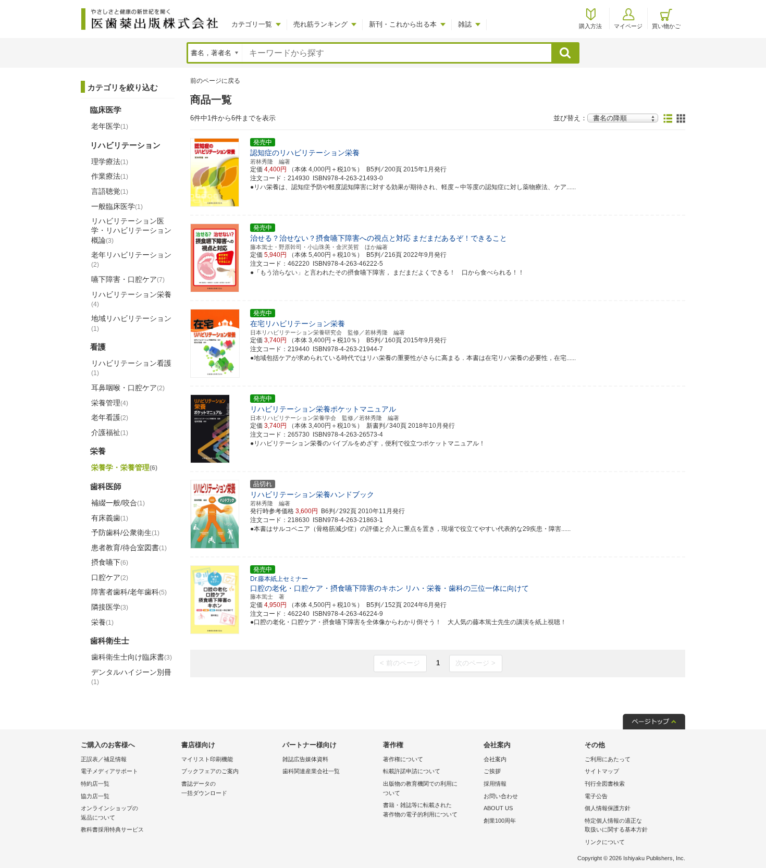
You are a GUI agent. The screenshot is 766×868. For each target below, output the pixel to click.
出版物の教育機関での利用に (420, 788)
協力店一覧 (95, 796)
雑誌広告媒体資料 (305, 759)
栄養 (102, 622)
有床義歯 (109, 518)
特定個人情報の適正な (616, 825)
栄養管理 (109, 403)
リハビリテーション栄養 (131, 299)
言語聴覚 (109, 191)
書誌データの (204, 788)
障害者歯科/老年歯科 (129, 592)
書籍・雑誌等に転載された (420, 809)
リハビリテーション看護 (131, 368)
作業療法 (109, 176)
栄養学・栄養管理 (124, 467)
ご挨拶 (492, 771)
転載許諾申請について (411, 771)
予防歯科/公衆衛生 (125, 532)
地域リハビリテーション (131, 323)
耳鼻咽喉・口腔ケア (128, 387)
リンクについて (605, 842)
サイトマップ (602, 771)
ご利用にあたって (608, 759)
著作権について (403, 759)
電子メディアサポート (109, 771)
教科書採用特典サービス (112, 829)
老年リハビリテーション (131, 259)
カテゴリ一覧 (251, 24)
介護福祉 (109, 432)
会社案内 (495, 759)
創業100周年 (500, 820)
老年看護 (109, 417)
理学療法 (109, 161)
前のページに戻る (215, 80)
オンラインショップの (109, 813)
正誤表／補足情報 (104, 759)
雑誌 (465, 24)
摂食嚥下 (109, 562)
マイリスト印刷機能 (207, 759)
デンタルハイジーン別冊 (131, 677)
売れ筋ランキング (320, 24)
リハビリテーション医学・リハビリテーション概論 (131, 230)
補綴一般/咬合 (118, 503)
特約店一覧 (95, 783)
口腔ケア (109, 577)
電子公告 (596, 796)
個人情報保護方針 (608, 808)
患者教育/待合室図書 (129, 547)
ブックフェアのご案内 (210, 771)
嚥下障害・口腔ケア (128, 279)
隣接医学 (109, 607)
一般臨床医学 (117, 206)
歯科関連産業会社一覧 (311, 771)
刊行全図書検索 (605, 783)
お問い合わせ (501, 796)
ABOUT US (498, 808)
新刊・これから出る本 (403, 24)
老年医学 (109, 126)
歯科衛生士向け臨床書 (131, 657)
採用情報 (495, 783)
